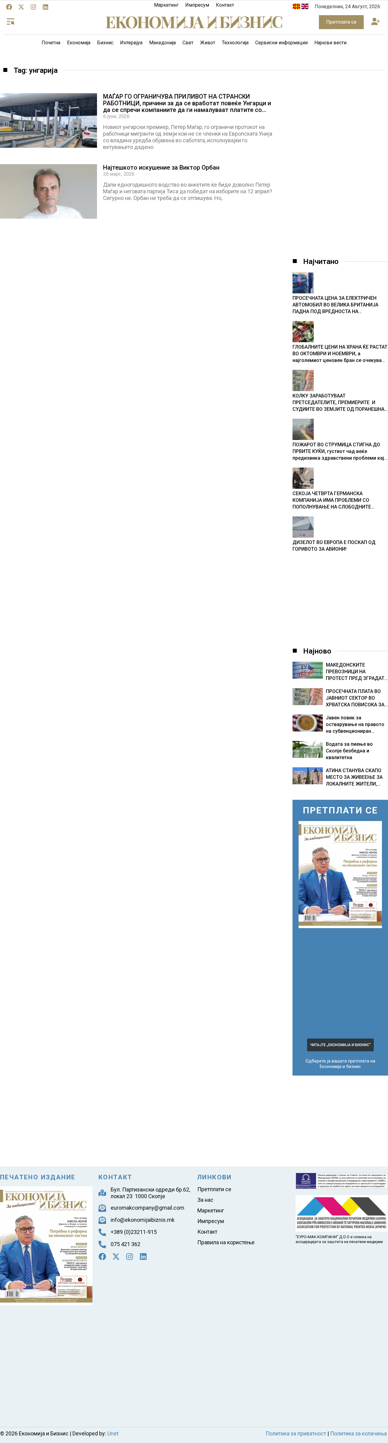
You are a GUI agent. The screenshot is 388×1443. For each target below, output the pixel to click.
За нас (205, 1200)
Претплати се (214, 1189)
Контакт (225, 5)
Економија (78, 43)
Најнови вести (330, 43)
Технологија (235, 43)
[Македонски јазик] (296, 7)
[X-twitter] (21, 7)
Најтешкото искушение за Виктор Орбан (161, 167)
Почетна (51, 43)
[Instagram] (33, 7)
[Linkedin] (45, 7)
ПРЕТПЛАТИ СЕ (340, 810)
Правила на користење (226, 1242)
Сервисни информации (281, 43)
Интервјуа (131, 43)
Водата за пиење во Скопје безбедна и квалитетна (349, 750)
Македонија (162, 43)
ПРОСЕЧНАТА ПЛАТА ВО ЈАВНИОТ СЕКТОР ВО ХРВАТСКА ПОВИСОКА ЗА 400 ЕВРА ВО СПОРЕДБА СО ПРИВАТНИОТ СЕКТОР (355, 704)
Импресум (197, 5)
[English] (305, 7)
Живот (207, 43)
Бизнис (105, 43)
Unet (113, 1433)
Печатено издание (37, 1177)
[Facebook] (9, 7)
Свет (187, 43)
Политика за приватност (296, 1433)
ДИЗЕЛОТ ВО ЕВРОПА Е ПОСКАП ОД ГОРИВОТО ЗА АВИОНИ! (334, 545)
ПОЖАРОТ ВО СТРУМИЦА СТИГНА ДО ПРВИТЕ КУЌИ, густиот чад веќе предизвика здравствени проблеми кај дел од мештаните (338, 451)
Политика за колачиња (358, 1433)
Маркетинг (166, 5)
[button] (375, 22)
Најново (317, 651)
